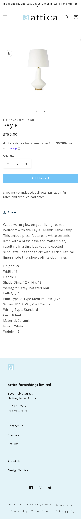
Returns (13, 444)
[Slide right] (44, 112)
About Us (14, 461)
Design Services (19, 470)
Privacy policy (18, 511)
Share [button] (12, 212)
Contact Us (15, 426)
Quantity (8, 155)
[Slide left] (36, 112)
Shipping (13, 435)
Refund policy (64, 504)
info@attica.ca (18, 411)
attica (22, 504)
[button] (5, 17)
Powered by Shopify (39, 504)
